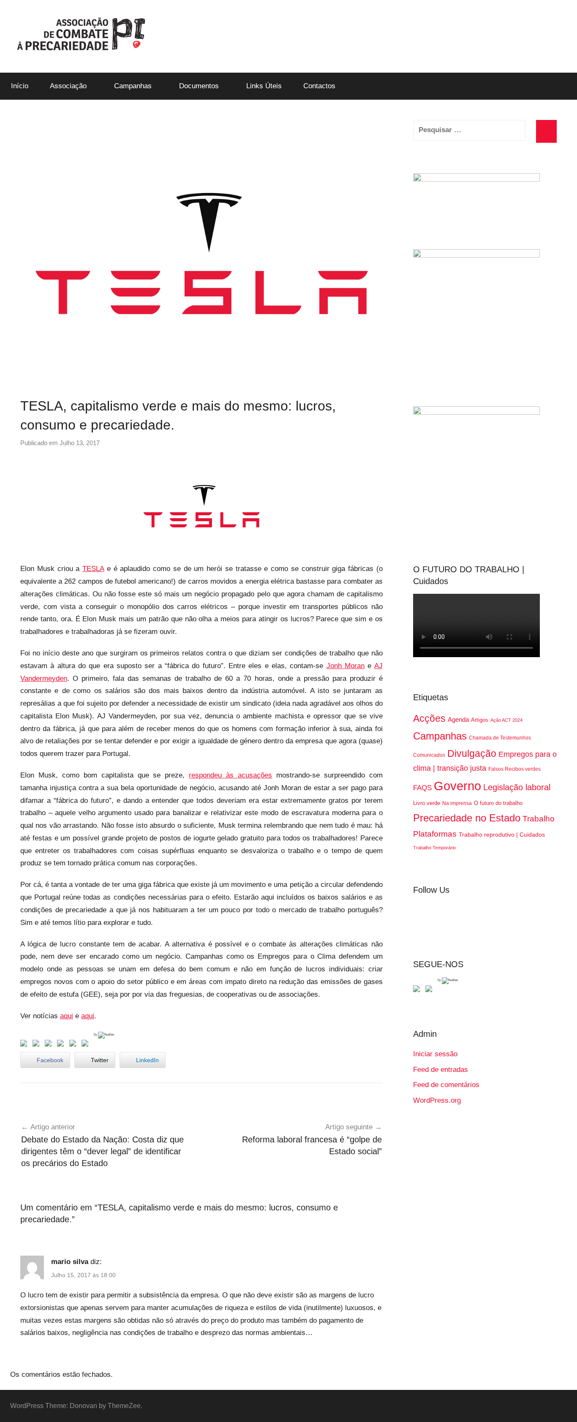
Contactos (319, 86)
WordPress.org (437, 1100)
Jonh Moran (346, 666)
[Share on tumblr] (74, 1045)
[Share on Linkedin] (62, 1045)
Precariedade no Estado (466, 818)
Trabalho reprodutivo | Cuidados (502, 834)
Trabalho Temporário (434, 847)
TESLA (93, 569)
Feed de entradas (440, 1070)
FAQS (422, 788)
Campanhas (133, 86)
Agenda (458, 719)
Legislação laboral (516, 787)
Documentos (199, 86)
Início (19, 86)
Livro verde (426, 803)
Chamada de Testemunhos (500, 738)
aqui (66, 1016)
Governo (457, 786)
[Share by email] (87, 1045)
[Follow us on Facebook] (418, 990)
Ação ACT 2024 (506, 720)
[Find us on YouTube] (430, 990)
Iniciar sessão (435, 1054)
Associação (68, 86)
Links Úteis (264, 86)
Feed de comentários (446, 1085)
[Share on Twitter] (38, 1045)
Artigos (479, 720)
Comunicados (429, 755)
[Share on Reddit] (50, 1045)
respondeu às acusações (230, 775)
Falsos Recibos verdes (514, 769)
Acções (429, 718)
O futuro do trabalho (498, 803)
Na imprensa (457, 803)
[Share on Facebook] (25, 1045)
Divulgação (471, 753)
